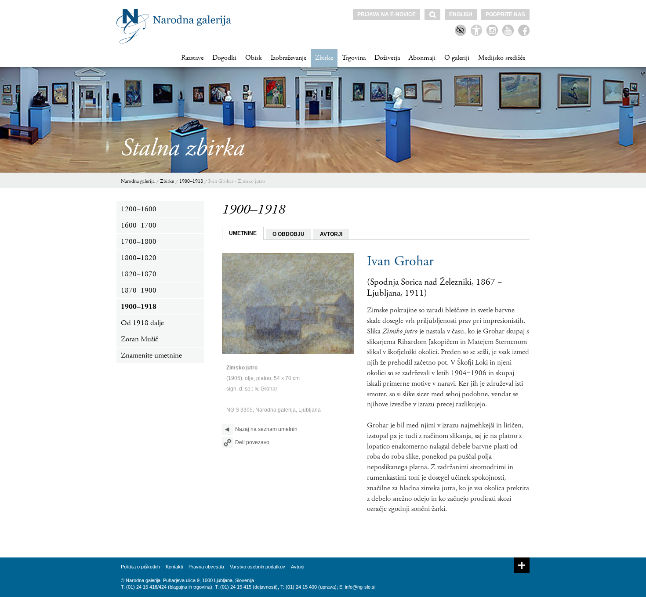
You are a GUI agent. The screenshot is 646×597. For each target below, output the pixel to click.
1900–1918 (191, 181)
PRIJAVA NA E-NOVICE (386, 14)
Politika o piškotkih (140, 566)
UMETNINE (243, 233)
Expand (522, 565)
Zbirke (324, 57)
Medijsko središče (501, 57)
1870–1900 (138, 290)
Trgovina (354, 57)
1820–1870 (138, 274)
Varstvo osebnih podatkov (257, 566)
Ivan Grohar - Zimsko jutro (236, 181)
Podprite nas (505, 14)
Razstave (192, 57)
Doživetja (387, 57)
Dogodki (224, 57)
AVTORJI (331, 234)
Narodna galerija (138, 181)
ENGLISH (460, 14)
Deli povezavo (252, 442)
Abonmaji (422, 57)
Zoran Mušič (139, 339)
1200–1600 (138, 209)
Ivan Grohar (400, 261)
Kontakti (174, 566)
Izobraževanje (288, 57)
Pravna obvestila (206, 566)
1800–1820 (138, 258)
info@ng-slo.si (360, 587)
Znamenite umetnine (151, 355)
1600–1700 (138, 225)
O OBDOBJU (288, 234)
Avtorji (297, 566)
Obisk (253, 57)
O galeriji (456, 57)
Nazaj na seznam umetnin (266, 429)
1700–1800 (138, 241)
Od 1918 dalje (142, 323)
